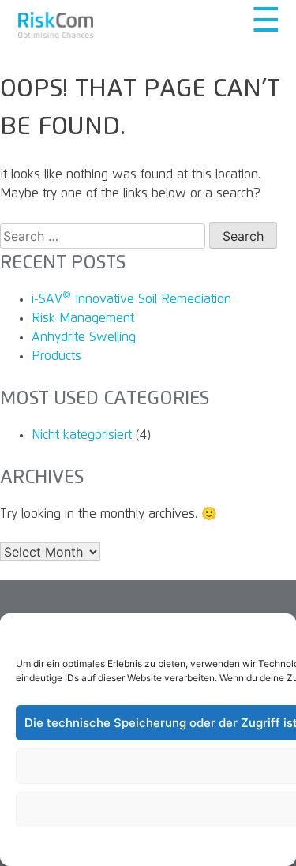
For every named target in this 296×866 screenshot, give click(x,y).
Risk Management (83, 318)
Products (56, 356)
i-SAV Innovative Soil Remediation (131, 299)
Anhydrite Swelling (84, 337)
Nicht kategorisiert (82, 435)
